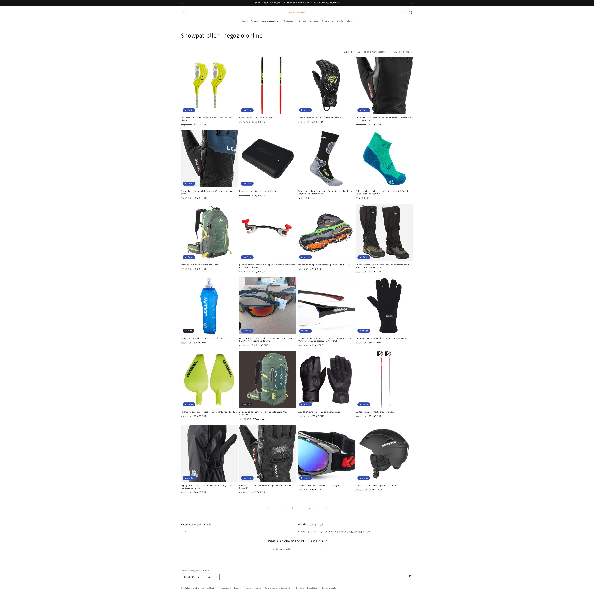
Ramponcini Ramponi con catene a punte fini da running (324, 264)
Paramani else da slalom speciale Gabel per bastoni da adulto (209, 412)
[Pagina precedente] (267, 508)
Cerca (184, 531)
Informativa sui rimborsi (228, 588)
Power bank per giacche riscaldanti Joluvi (258, 191)
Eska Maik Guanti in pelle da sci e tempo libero (319, 412)
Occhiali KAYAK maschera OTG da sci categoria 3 (320, 485)
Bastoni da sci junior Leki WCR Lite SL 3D (257, 117)
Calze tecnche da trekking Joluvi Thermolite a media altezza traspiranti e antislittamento (325, 192)
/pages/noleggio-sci (358, 531)
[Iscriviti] (321, 549)
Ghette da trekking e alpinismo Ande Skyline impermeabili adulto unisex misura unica (382, 266)
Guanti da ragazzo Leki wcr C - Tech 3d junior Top (320, 117)
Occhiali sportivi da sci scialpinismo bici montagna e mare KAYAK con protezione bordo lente (266, 339)
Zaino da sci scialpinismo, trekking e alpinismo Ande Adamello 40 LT (263, 413)
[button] (184, 12)
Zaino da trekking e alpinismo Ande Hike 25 (200, 264)
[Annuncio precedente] (182, 3)
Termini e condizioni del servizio (278, 588)
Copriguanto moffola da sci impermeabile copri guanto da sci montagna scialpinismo (209, 486)
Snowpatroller (193, 588)
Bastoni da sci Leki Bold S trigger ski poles (375, 412)
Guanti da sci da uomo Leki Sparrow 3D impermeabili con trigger (207, 192)
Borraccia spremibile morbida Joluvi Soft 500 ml (203, 338)
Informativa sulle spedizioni (306, 588)
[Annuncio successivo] (412, 3)
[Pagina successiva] (326, 508)
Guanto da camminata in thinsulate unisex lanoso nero (381, 338)
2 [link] (284, 507)
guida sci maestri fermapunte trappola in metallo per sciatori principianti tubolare (267, 266)
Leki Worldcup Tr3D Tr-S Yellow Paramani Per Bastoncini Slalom (206, 119)
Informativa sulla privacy (251, 588)
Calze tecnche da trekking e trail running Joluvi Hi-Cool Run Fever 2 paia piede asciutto (383, 192)
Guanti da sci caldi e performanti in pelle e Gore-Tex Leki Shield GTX (265, 486)
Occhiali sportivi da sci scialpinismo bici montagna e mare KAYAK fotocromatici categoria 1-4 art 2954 (324, 339)
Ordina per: (349, 51)
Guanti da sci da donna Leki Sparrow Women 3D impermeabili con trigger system (384, 119)
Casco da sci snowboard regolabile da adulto (376, 485)
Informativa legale (328, 588)
